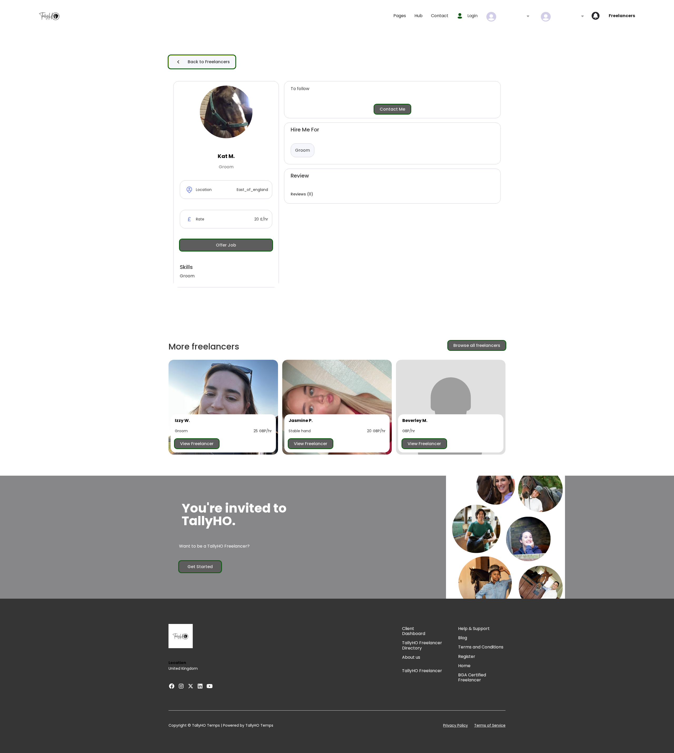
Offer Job (226, 245)
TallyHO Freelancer (422, 671)
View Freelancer (197, 444)
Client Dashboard (413, 631)
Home (464, 666)
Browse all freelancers (476, 345)
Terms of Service (490, 725)
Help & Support (474, 629)
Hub (418, 16)
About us (411, 657)
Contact (439, 16)
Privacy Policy (455, 725)
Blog (462, 638)
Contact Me (392, 109)
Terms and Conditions (480, 647)
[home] (49, 16)
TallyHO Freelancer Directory (422, 645)
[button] (399, 15)
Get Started (200, 567)
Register (466, 656)
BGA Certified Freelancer (472, 677)
